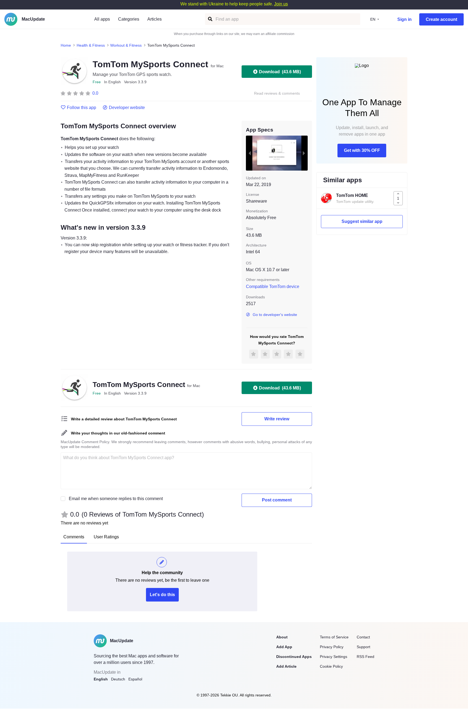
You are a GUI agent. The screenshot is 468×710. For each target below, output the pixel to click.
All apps (102, 19)
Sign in (404, 19)
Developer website (127, 107)
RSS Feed (365, 656)
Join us (281, 4)
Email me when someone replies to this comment (116, 498)
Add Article (286, 666)
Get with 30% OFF (362, 150)
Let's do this (162, 594)
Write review (276, 419)
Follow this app (81, 107)
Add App (284, 646)
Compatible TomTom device (272, 286)
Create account (441, 19)
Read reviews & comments (277, 93)
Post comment (277, 500)
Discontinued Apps (294, 656)
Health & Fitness (91, 45)
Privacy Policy (331, 646)
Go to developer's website (275, 314)
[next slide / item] (304, 153)
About (282, 637)
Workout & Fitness (126, 45)
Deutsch (118, 679)
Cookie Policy (331, 666)
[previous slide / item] (249, 153)
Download (280, 72)
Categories (128, 19)
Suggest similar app (362, 221)
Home (66, 45)
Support (363, 646)
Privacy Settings (333, 656)
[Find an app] (209, 19)
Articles (154, 19)
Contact (363, 637)
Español (135, 679)
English (101, 679)
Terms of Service (334, 637)
